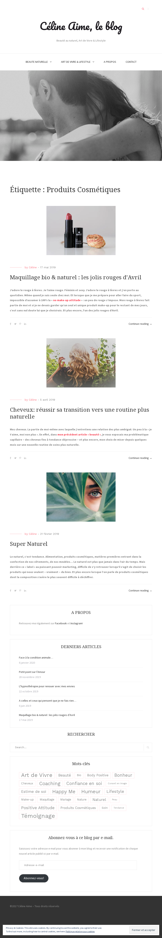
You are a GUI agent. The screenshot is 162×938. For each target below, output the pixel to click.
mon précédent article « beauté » (79, 434)
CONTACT (131, 62)
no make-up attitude (67, 300)
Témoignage (38, 816)
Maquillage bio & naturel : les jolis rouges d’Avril (75, 277)
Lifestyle (115, 791)
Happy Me (63, 791)
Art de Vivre (36, 775)
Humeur (91, 791)
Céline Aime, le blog (81, 26)
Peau (114, 799)
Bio (79, 775)
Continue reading (140, 324)
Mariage (65, 799)
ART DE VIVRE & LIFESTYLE (75, 62)
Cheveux (27, 783)
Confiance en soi (84, 783)
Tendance (119, 808)
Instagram (76, 623)
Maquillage (47, 799)
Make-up (27, 799)
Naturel (99, 799)
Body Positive (97, 775)
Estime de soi (33, 791)
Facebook (61, 623)
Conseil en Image (117, 783)
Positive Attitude (38, 807)
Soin (105, 808)
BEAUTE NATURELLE (37, 62)
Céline (33, 267)
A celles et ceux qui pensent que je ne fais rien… (47, 700)
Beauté (64, 775)
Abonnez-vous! (34, 878)
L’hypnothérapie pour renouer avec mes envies (47, 686)
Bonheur (123, 775)
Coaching (49, 783)
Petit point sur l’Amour (32, 672)
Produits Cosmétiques (78, 808)
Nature (82, 799)
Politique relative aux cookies (80, 931)
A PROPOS (110, 62)
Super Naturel (29, 544)
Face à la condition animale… (36, 657)
